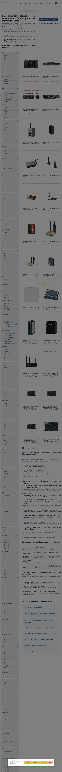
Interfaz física (5, 346)
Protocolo (4, 561)
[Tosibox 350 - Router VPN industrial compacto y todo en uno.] (31, 195)
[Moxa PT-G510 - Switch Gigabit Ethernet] (31, 64)
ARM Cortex (6, 139)
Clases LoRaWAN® (6, 182)
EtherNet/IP (6, 505)
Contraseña (6, 726)
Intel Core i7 (6, 546)
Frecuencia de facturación (7, 267)
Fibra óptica (6, 667)
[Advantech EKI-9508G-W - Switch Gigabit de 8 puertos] (51, 426)
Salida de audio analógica (9, 343)
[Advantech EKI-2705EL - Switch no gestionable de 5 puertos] (31, 327)
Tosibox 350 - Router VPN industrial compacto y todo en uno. (30, 209)
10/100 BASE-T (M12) (8, 97)
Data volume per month (7, 193)
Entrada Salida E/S (6, 210)
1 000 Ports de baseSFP (9, 91)
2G (4, 236)
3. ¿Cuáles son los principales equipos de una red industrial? (41, 621)
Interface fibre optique (7, 300)
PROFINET (6, 511)
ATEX (5, 175)
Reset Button (6, 297)
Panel (5, 430)
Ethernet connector (6, 219)
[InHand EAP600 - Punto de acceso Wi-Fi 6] (31, 294)
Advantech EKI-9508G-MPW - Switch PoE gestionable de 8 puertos (31, 407)
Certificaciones (5, 165)
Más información (13, 763)
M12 (5, 222)
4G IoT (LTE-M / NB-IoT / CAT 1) (10, 705)
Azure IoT (6, 568)
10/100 (5, 95)
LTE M (5, 690)
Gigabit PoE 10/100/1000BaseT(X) (10, 324)
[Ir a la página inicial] (6, 3)
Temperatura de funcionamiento (9, 758)
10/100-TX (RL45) (7, 99)
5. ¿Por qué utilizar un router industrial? (41, 633)
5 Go (5, 200)
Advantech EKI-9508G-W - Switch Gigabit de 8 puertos (51, 440)
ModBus (6, 507)
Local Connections (6, 390)
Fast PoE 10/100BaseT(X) (9, 319)
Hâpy (5, 63)
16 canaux (6, 461)
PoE (5, 355)
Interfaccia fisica (5, 284)
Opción (3, 492)
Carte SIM (4, 158)
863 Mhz (6, 79)
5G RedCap (6, 698)
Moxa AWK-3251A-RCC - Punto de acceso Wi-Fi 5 (51, 143)
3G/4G (5, 371)
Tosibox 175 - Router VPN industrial (50, 175)
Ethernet (6, 287)
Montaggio (4, 410)
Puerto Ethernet (5, 577)
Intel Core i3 (6, 542)
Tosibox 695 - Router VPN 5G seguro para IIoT (30, 275)
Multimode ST (7, 309)
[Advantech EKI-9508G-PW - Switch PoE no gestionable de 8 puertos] (31, 426)
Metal (5, 151)
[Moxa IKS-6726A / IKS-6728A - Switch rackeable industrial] (51, 97)
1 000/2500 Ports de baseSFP (10, 93)
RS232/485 (6, 295)
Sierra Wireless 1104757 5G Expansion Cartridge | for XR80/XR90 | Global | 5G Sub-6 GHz (31, 110)
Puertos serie (5, 646)
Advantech (6, 55)
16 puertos (6, 473)
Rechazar (27, 762)
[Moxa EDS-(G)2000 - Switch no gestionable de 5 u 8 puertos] (51, 261)
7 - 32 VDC (6, 125)
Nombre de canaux (6, 457)
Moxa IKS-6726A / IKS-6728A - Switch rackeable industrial (50, 110)
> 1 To (5, 207)
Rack (5, 444)
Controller (6, 71)
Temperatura (5, 748)
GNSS (3, 276)
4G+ (5, 376)
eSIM (5, 161)
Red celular (4, 696)
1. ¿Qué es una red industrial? (41, 607)
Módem (4, 449)
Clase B (5, 187)
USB (5, 736)
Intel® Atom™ (7, 141)
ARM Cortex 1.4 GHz (8, 538)
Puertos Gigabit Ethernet (7, 603)
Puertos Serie (5, 619)
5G (4, 700)
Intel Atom (6, 540)
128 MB (5, 403)
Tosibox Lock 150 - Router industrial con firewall (31, 176)
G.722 (5, 259)
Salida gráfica (5, 712)
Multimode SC (7, 307)
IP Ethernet (6, 570)
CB (4, 179)
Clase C (5, 189)
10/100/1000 (6, 101)
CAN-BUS (6, 503)
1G (4, 234)
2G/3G (5, 367)
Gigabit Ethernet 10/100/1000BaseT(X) (8, 322)
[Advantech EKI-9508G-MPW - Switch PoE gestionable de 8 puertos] (31, 393)
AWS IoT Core (7, 566)
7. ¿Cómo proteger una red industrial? (41, 645)
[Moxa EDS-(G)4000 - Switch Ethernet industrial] (51, 64)
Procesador (4, 535)
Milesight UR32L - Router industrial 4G (51, 340)
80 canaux (6, 464)
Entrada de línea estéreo (9, 335)
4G (4, 374)
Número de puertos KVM (7, 484)
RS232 (5, 675)
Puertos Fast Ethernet (6, 587)
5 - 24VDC (6, 123)
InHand (5, 65)
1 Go (5, 196)
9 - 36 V (5, 129)
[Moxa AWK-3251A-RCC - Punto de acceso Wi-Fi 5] (51, 130)
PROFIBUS (6, 509)
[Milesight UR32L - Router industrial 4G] (51, 327)
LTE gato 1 (6, 693)
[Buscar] (58, 3)
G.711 (5, 257)
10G (5, 238)
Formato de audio (6, 250)
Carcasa (4, 146)
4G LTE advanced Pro (8, 707)
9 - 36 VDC (6, 133)
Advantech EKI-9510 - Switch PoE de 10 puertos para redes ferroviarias (51, 374)
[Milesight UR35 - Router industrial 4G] (31, 360)
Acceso (3, 88)
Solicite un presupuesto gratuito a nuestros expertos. (33, 596)
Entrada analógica (8, 212)
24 (4, 659)
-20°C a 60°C (6, 765)
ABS (5, 170)
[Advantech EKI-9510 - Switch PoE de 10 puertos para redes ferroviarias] (51, 360)
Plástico (5, 153)
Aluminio (6, 149)
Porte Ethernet (5, 527)
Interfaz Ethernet (5, 314)
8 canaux (6, 459)
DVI (5, 715)
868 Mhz (6, 81)
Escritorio (6, 442)
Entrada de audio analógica (9, 333)
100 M (5, 232)
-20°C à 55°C (6, 769)
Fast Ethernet (5, 243)
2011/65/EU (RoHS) (8, 168)
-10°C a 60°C (6, 761)
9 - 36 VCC (6, 131)
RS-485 (5, 381)
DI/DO (5, 349)
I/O (4, 291)
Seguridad (4, 724)
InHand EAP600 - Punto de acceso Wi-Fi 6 (31, 308)
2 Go (5, 198)
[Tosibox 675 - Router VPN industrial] (51, 228)
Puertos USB (4, 627)
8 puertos (6, 487)
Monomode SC (7, 303)
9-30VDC (6, 113)
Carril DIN (6, 424)
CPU (3, 136)
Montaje (4, 421)
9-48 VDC (6, 117)
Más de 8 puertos (7, 481)
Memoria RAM (5, 400)
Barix (5, 59)
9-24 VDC (6, 111)
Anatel (5, 177)
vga (5, 719)
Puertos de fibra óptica (7, 634)
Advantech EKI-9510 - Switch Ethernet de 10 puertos (51, 308)
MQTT (5, 572)
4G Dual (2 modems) (8, 709)
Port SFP (4, 516)
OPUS (5, 263)
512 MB (5, 405)
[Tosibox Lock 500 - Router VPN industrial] (31, 228)
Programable (6, 495)
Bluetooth (6, 684)
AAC (5, 253)
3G (4, 369)
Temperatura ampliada (9, 751)
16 (4, 657)
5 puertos (6, 477)
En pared (6, 428)
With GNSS (6, 279)
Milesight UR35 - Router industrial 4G (30, 373)
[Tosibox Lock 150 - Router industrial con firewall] (31, 163)
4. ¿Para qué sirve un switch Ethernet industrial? (41, 628)
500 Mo (5, 205)
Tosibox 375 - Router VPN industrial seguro (50, 209)
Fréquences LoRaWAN (6, 76)
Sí (4, 452)
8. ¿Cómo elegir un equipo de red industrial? (41, 651)
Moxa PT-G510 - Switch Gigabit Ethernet (31, 76)
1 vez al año (6, 269)
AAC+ (5, 255)
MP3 (5, 261)
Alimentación (5, 104)
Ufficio (5, 417)
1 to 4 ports (6, 475)
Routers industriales (8, 31)
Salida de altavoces (8, 341)
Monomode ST (7, 305)
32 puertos (6, 471)
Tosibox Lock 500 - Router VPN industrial (29, 242)
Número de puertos (6, 468)
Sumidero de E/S (7, 215)
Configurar (35, 762)
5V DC (5, 109)
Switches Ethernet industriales (10, 34)
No (4, 554)
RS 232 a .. (4, 662)
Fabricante (4, 52)
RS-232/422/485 (7, 386)
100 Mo (5, 202)
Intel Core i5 (6, 544)
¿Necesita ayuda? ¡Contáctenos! (49, 19)
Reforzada (6, 728)
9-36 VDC (6, 115)
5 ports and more (7, 479)
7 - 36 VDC (6, 127)
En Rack (5, 426)
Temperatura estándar (8, 753)
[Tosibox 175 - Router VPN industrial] (51, 163)
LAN (5, 686)
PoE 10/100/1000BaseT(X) (9, 326)
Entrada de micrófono (8, 339)
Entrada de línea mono (8, 337)
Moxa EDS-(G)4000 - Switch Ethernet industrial (50, 77)
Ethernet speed (5, 229)
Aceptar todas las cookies (46, 762)
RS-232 (5, 293)
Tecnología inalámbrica (7, 741)
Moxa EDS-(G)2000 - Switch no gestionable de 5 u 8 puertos (49, 275)
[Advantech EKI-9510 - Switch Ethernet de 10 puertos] (51, 294)
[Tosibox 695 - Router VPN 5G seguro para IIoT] (31, 261)
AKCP (5, 57)
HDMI (5, 717)
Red (3, 679)
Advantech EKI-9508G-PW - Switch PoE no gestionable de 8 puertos (31, 440)
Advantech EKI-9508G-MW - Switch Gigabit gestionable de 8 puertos (50, 407)
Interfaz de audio (5, 330)
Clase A (5, 185)
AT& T (5, 172)
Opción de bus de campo (7, 500)
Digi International (7, 61)
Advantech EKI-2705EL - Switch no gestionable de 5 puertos (30, 341)
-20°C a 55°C (6, 763)
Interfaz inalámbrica (6, 362)
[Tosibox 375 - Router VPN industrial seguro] (51, 195)
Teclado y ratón (5, 733)
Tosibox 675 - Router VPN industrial (50, 241)
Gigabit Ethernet (7, 289)
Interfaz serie (5, 379)
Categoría (4, 69)
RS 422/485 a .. (5, 672)
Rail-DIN (6, 415)
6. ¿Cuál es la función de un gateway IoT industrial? (41, 639)
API (4, 564)
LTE (5, 688)
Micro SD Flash (7, 353)
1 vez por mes (7, 271)
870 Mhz (6, 83)
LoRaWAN (6, 744)
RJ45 (5, 224)
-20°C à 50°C (6, 767)
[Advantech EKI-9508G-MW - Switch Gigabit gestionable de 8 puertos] (51, 393)
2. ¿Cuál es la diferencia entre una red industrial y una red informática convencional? (41, 614)
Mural (5, 413)
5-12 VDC (6, 107)
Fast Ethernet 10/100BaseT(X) (10, 317)
